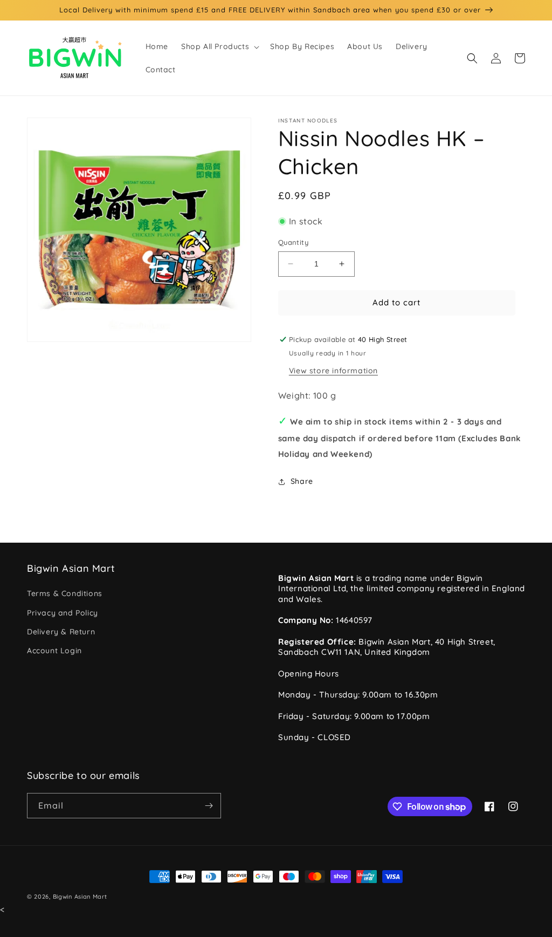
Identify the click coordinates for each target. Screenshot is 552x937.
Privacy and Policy (62, 613)
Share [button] (302, 481)
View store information (333, 370)
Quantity (293, 242)
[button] (219, 46)
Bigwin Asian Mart (80, 896)
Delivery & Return (61, 632)
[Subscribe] (208, 805)
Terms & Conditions (64, 593)
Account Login (54, 650)
